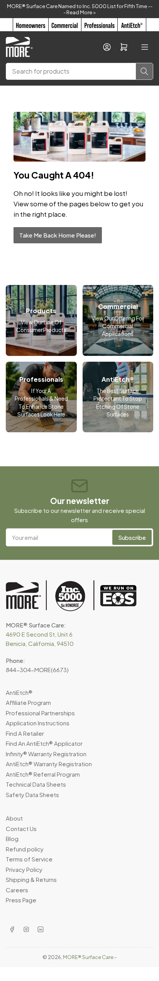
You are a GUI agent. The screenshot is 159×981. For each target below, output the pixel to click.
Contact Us (21, 828)
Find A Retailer (25, 733)
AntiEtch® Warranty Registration (49, 763)
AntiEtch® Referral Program (43, 774)
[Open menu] (144, 47)
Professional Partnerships (40, 712)
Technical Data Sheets (36, 784)
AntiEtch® (19, 692)
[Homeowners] (30, 24)
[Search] (144, 71)
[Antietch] (132, 24)
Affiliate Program (28, 702)
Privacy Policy (24, 869)
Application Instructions (37, 722)
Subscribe (132, 537)
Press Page (21, 899)
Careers (17, 889)
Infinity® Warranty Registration (46, 753)
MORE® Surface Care (88, 957)
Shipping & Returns (31, 879)
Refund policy (25, 849)
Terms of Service (29, 859)
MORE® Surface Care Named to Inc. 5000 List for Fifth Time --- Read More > (79, 9)
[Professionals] (99, 24)
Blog (12, 838)
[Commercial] (65, 24)
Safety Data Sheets (32, 794)
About (14, 818)
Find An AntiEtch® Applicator (44, 743)
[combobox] (79, 71)
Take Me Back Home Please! (57, 235)
